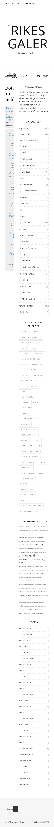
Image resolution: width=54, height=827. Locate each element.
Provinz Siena (26, 286)
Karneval (24, 311)
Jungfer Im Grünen (38, 552)
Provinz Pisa (31, 588)
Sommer (21, 602)
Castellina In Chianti (38, 530)
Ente (26, 537)
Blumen (25, 203)
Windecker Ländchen (31, 506)
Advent (24, 332)
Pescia (44, 581)
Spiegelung (41, 602)
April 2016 (23, 700)
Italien (34, 386)
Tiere (22, 210)
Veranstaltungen (26, 305)
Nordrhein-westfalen (24, 581)
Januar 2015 (24, 742)
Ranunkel (24, 591)
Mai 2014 (23, 766)
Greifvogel (37, 364)
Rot (25, 595)
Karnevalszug (27, 397)
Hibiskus (21, 548)
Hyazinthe (40, 548)
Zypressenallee (39, 613)
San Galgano (27, 478)
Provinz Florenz (27, 235)
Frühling (21, 541)
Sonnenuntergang (34, 602)
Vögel (24, 216)
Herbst (32, 545)
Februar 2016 (25, 706)
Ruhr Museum (27, 473)
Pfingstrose (21, 584)
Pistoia (25, 279)
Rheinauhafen (37, 591)
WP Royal (22, 822)
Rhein (42, 462)
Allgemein (23, 128)
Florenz (25, 241)
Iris (28, 552)
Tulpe (39, 606)
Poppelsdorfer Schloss (32, 446)
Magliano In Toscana (36, 570)
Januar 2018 (24, 670)
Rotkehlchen (29, 595)
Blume (20, 530)
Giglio (24, 254)
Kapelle (20, 556)
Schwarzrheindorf (42, 599)
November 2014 (26, 754)
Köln (24, 152)
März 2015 (23, 730)
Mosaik (44, 573)
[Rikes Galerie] (27, 37)
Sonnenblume (26, 602)
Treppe (36, 606)
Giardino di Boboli (30, 359)
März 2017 (23, 676)
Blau (42, 526)
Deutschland (24, 134)
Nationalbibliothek (34, 577)
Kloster (24, 402)
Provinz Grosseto (28, 248)
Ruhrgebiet (27, 159)
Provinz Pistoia (27, 273)
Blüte (23, 530)
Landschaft (26, 408)
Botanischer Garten (30, 337)
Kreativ (25, 566)
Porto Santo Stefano (31, 267)
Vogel (28, 609)
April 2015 (23, 724)
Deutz (34, 534)
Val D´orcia (43, 606)
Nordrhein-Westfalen (29, 140)
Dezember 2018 (26, 658)
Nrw (31, 581)
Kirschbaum (30, 563)
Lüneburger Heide (29, 419)
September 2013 (26, 784)
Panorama (40, 581)
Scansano (21, 599)
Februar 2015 (25, 736)
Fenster (34, 537)
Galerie (19, 3)
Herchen (35, 370)
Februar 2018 (25, 664)
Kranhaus (21, 566)
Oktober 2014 (25, 760)
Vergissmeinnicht (23, 609)
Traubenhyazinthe (29, 606)
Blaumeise (45, 526)
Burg (22, 343)
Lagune (34, 566)
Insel (23, 386)
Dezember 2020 (26, 634)
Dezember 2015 (26, 718)
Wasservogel (41, 609)
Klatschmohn (36, 563)
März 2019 (23, 652)
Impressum (29, 3)
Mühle (20, 577)
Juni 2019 (23, 646)
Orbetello (35, 581)
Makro (46, 570)
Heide (23, 370)
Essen (32, 348)
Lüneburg (25, 413)
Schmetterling (26, 599)
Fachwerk (30, 537)
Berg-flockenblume (36, 526)
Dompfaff (41, 534)
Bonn (24, 146)
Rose (22, 595)
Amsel (24, 526)
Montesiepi (39, 573)
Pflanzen (24, 197)
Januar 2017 (24, 688)
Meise (25, 573)
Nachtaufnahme (28, 435)
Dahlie (24, 534)
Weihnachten (27, 495)
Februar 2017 (25, 682)
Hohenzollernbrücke (31, 375)
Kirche (25, 563)
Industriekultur (28, 381)
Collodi (20, 534)
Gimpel (29, 545)
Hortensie (35, 548)
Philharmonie (27, 584)
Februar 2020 (25, 640)
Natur (21, 178)
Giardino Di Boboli (40, 541)
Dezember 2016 (26, 694)
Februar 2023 (25, 628)
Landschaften (26, 184)
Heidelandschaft (29, 190)
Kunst (28, 566)
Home (9, 108)
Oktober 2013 (25, 778)
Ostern (24, 440)
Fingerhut (38, 537)
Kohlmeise (42, 563)
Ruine (41, 473)
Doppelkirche (22, 537)
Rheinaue (32, 591)
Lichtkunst (21, 570)
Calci (32, 530)
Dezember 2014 (26, 748)
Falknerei (25, 354)
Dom (22, 348)
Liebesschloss (27, 570)
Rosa (20, 595)
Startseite (9, 3)
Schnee (32, 599)
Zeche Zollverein (29, 511)
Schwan (36, 599)
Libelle (45, 566)
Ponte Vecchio (34, 584)
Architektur (29, 526)
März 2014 (23, 772)
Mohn (28, 573)
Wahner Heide (28, 165)
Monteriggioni (28, 299)
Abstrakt (21, 526)
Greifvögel (28, 222)
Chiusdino (26, 292)
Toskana (22, 229)
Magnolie (43, 570)
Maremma (26, 260)
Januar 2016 (24, 712)
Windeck (26, 171)
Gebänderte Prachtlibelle (30, 541)
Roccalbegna (44, 591)
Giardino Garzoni (23, 545)
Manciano (21, 573)
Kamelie (44, 552)
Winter (25, 613)
